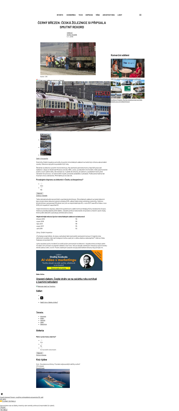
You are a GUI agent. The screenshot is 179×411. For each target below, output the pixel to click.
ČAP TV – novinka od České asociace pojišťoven (126, 79)
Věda (98, 15)
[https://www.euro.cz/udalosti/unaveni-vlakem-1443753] (45, 286)
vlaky (42, 322)
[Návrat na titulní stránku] (89, 10)
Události (70, 33)
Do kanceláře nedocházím (48, 350)
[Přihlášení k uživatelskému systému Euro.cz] (130, 14)
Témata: (40, 312)
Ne (41, 190)
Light (120, 15)
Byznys (60, 15)
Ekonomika (71, 15)
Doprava (89, 15)
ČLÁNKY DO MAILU (9, 401)
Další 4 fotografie (42, 158)
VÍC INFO (3, 399)
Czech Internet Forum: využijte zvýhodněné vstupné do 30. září (21, 397)
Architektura (109, 15)
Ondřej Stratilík (72, 35)
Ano (41, 186)
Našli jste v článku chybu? (49, 302)
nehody (42, 320)
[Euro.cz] (2, 395)
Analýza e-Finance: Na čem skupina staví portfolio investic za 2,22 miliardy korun (126, 100)
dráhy (42, 318)
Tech (81, 15)
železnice (43, 324)
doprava (43, 316)
